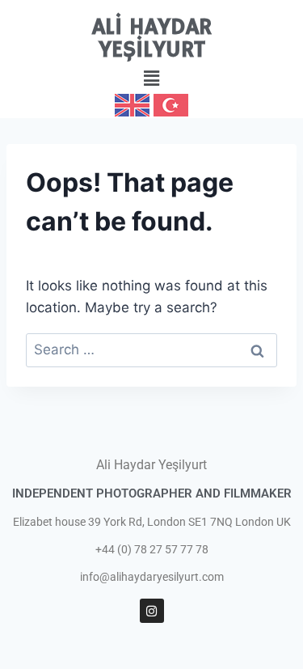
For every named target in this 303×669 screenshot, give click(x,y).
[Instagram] (152, 611)
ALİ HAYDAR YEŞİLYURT (152, 39)
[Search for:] (151, 349)
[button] (151, 78)
